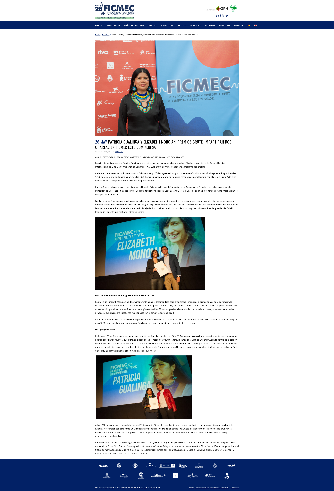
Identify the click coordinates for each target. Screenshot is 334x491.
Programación (215, 488)
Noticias (105, 35)
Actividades (235, 488)
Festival (191, 488)
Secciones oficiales (202, 488)
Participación (224, 488)
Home (97, 35)
